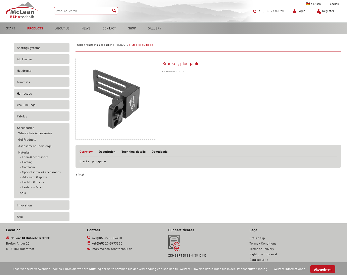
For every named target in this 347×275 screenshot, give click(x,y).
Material (24, 152)
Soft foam (28, 167)
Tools (22, 193)
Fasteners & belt (32, 187)
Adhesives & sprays (34, 177)
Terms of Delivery (261, 249)
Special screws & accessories (41, 172)
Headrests (24, 70)
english (334, 3)
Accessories (25, 127)
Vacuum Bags (26, 105)
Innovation (24, 205)
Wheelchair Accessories (35, 133)
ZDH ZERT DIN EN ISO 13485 (187, 255)
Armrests (23, 82)
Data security (258, 259)
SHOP (132, 28)
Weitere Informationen (289, 269)
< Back (80, 174)
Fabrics (22, 116)
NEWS (86, 28)
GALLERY (154, 28)
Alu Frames (25, 59)
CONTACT (109, 28)
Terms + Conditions (263, 243)
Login (301, 11)
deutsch (316, 3)
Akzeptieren (323, 269)
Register (328, 11)
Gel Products (27, 139)
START (10, 28)
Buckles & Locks (33, 182)
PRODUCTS (35, 28)
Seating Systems (28, 48)
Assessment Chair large (35, 146)
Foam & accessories (35, 157)
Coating (27, 162)
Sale (20, 216)
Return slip (257, 238)
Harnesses (24, 93)
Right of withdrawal (263, 254)
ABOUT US (62, 28)
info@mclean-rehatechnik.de (112, 249)
